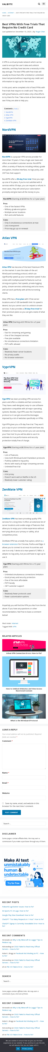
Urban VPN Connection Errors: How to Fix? (24, 653)
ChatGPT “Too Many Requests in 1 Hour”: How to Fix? (23, 919)
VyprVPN (8, 367)
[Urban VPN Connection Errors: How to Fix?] (24, 645)
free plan (20, 299)
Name (5, 773)
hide (15, 109)
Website (6, 793)
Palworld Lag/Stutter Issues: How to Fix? (18, 907)
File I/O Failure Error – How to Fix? (20, 967)
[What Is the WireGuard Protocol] (24, 707)
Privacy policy (27, 1049)
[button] (44, 3)
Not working (6, 946)
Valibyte (7, 4)
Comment (7, 741)
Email (5, 783)
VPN (14, 626)
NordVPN (9, 129)
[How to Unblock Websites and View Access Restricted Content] (24, 672)
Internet (15, 623)
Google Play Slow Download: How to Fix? (18, 915)
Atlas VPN (9, 238)
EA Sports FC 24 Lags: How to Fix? (15, 911)
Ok (18, 1049)
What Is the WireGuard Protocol (24, 720)
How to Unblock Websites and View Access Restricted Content (24, 690)
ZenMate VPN (12, 489)
